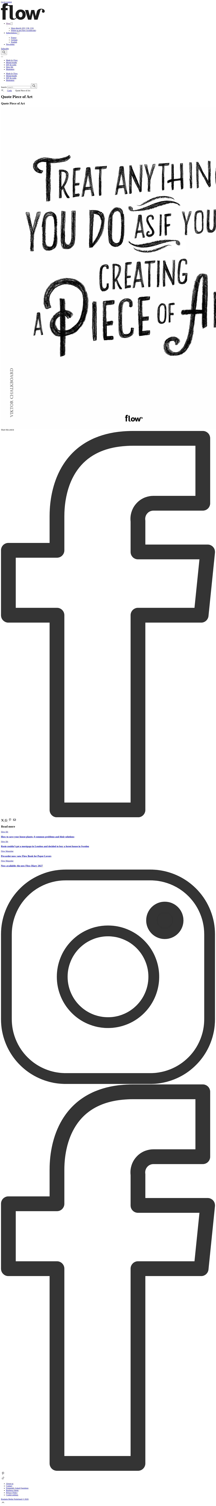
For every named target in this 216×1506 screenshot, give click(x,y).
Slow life (4, 832)
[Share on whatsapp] (6, 821)
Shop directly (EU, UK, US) (22, 28)
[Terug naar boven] (3, 1504)
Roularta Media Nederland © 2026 (14, 1499)
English (14, 42)
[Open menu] (2, 56)
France (13, 38)
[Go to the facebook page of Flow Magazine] (108, 1470)
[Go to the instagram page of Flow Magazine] (108, 1083)
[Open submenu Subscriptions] (18, 33)
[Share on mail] (14, 821)
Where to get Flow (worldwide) (23, 30)
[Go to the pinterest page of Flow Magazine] (3, 1475)
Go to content (6, 2)
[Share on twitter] (2, 821)
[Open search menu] (4, 52)
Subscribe (5, 49)
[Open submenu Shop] (12, 23)
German (14, 40)
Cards (9, 91)
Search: (4, 87)
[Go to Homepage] (23, 19)
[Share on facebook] (108, 816)
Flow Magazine (7, 851)
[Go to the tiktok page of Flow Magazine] (3, 1479)
